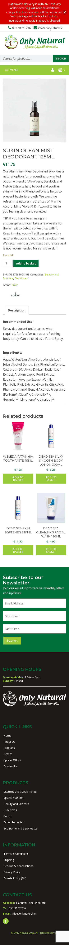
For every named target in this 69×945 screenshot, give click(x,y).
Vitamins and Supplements (20, 791)
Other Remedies (14, 822)
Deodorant (21, 278)
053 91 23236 (21, 28)
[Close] (64, 12)
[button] (14, 70)
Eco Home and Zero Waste (20, 828)
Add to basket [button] (18, 478)
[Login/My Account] (52, 70)
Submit (12, 640)
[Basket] (60, 70)
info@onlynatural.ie (50, 28)
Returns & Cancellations (18, 866)
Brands (8, 754)
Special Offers (12, 760)
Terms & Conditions (16, 853)
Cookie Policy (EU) (15, 878)
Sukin (15, 285)
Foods (8, 816)
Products (9, 748)
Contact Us (10, 766)
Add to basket (26, 263)
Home (7, 735)
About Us (9, 741)
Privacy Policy (12, 872)
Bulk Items (10, 810)
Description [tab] (16, 310)
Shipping (9, 860)
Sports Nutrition (13, 797)
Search (61, 58)
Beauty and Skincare (16, 804)
